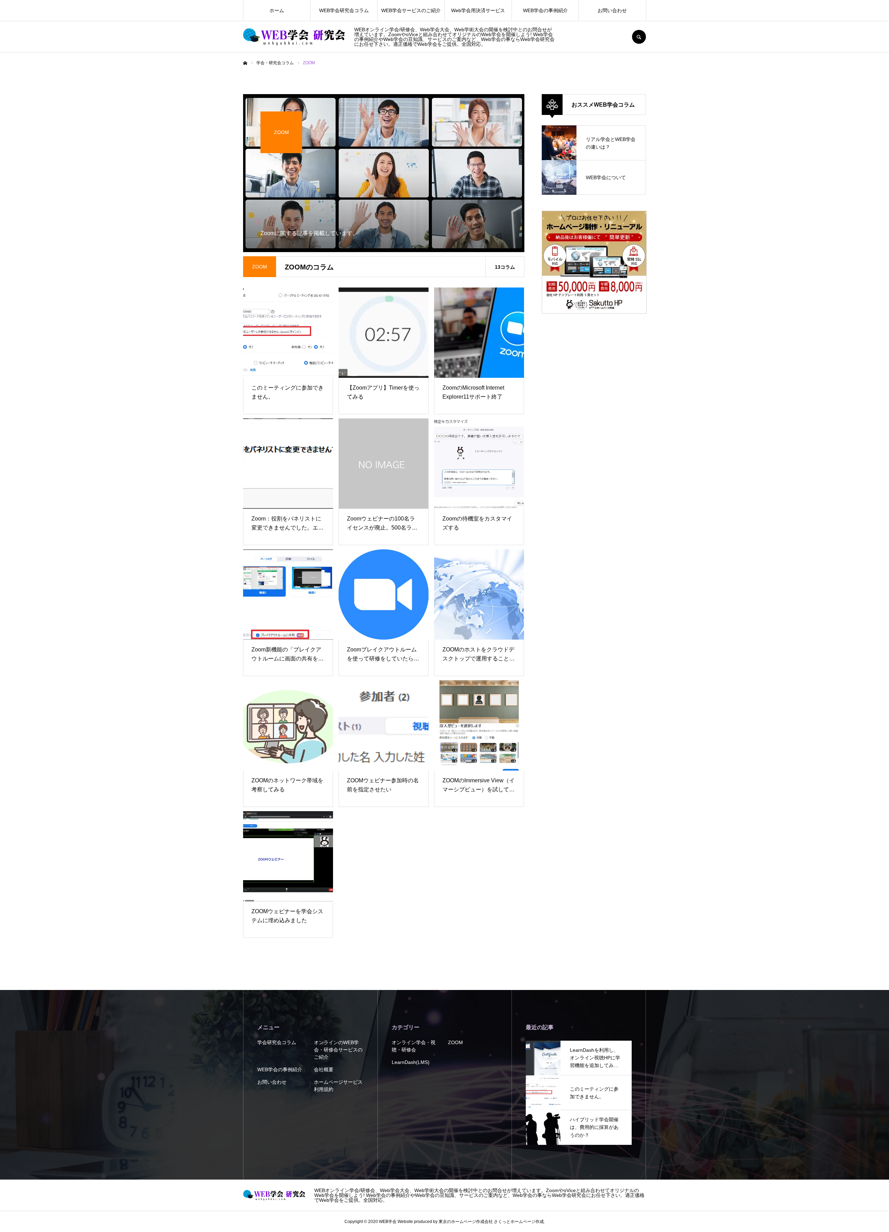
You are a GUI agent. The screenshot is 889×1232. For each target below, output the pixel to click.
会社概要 (323, 1069)
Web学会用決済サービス (478, 10)
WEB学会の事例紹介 (545, 10)
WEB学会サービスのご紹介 (411, 10)
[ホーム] (245, 63)
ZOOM (455, 1042)
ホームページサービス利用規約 (338, 1085)
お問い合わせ (612, 10)
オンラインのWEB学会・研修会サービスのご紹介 (338, 1050)
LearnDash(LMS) (411, 1062)
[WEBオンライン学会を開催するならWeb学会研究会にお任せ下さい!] (294, 37)
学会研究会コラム (276, 1042)
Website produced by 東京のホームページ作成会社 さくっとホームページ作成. (471, 1221)
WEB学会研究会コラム (344, 10)
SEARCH (639, 37)
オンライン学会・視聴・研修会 (413, 1046)
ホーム (276, 10)
